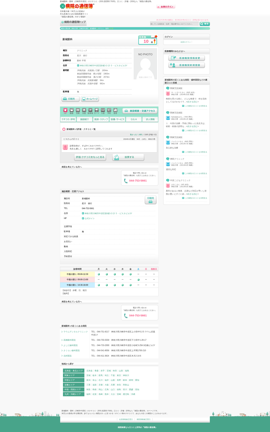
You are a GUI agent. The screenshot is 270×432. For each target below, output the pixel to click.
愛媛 (131, 389)
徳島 (119, 389)
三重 (88, 385)
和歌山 (126, 385)
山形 (121, 371)
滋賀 (94, 385)
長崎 (101, 394)
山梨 (113, 380)
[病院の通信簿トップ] (73, 24)
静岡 (131, 380)
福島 (127, 371)
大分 (113, 394)
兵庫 (113, 385)
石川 (101, 380)
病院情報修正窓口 (143, 419)
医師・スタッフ (101, 119)
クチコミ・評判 (68, 119)
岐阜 (125, 380)
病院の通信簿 (65, 28)
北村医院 (67, 356)
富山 (94, 380)
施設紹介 (84, 119)
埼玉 (107, 375)
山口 (113, 389)
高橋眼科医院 (69, 340)
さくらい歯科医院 (71, 350)
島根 (94, 389)
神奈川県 (75, 28)
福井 (107, 380)
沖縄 (133, 394)
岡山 (101, 389)
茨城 (88, 375)
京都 (101, 385)
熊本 (107, 394)
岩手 (103, 371)
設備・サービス (117, 119)
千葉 (113, 375)
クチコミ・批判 (103, 28)
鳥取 (88, 389)
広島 (107, 389)
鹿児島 (126, 394)
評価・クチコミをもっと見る (90, 157)
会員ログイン (185, 42)
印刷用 (70, 99)
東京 (119, 375)
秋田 (115, 371)
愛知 (137, 380)
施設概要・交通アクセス (140, 111)
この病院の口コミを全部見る (196, 106)
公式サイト (90, 218)
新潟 (88, 380)
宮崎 (119, 394)
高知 (137, 389)
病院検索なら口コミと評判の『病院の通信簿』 (137, 427)
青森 (97, 371)
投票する (128, 157)
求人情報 (150, 119)
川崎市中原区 (84, 28)
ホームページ (90, 99)
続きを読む (192, 102)
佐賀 (94, 394)
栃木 (94, 375)
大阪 (107, 385)
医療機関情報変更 (186, 58)
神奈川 (126, 375)
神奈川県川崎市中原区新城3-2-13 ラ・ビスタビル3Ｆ (104, 65)
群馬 (101, 375)
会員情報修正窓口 (126, 419)
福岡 (88, 394)
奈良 (119, 385)
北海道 (89, 371)
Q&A (134, 119)
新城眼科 (93, 28)
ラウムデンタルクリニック (75, 332)
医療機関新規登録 (186, 65)
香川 (125, 389)
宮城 (109, 371)
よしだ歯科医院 (70, 345)
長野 (119, 380)
